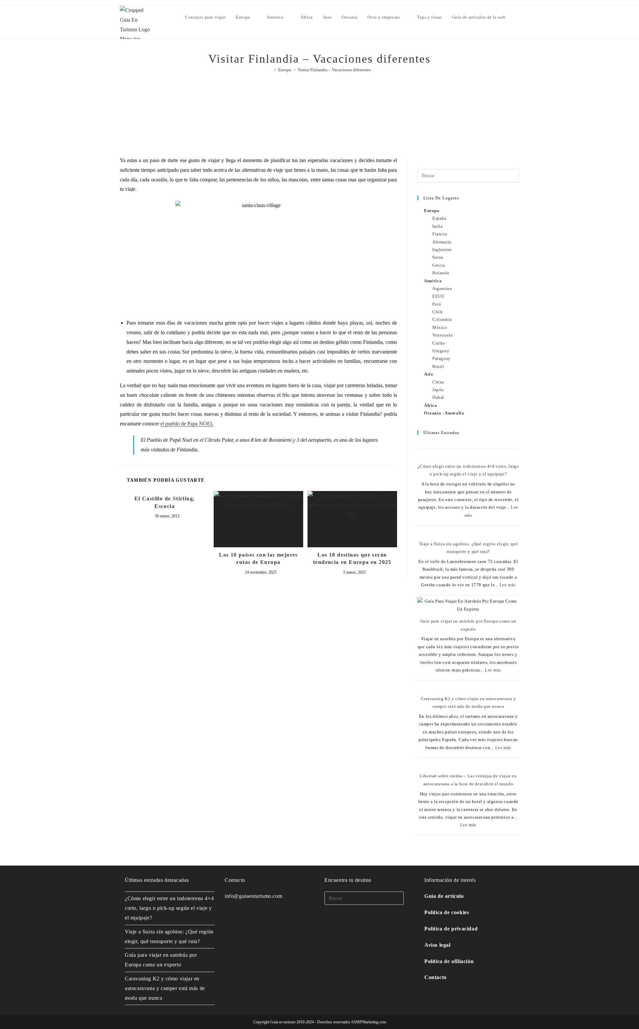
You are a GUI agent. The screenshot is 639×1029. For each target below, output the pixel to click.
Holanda (440, 272)
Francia (439, 233)
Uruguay (440, 350)
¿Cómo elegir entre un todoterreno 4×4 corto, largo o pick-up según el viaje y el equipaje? (169, 908)
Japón (438, 389)
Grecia (438, 265)
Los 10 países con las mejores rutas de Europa (258, 558)
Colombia (442, 319)
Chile (437, 311)
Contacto (435, 977)
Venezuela (442, 335)
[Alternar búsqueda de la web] (517, 17)
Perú (436, 304)
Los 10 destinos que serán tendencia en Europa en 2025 (352, 558)
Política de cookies (446, 912)
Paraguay (441, 358)
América (433, 280)
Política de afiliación (449, 961)
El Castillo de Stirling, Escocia (164, 502)
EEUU (438, 296)
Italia (437, 226)
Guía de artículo (444, 896)
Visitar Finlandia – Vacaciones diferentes (334, 69)
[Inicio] (270, 69)
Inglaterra (442, 249)
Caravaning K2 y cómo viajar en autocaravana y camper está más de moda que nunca (165, 988)
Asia (428, 374)
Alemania (441, 241)
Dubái (438, 397)
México (440, 327)
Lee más (508, 584)
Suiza (437, 257)
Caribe (439, 343)
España (439, 218)
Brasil (438, 366)
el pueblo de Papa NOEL (187, 423)
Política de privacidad (451, 928)
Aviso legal (437, 945)
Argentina (442, 288)
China (438, 382)
